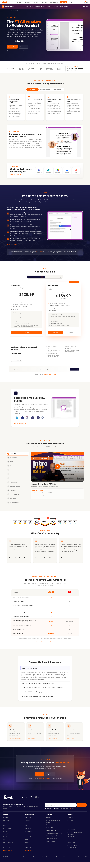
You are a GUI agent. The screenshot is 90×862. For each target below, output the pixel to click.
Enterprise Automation (9, 834)
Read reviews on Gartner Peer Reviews (68, 560)
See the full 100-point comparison (44, 642)
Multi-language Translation (53, 821)
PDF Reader (6, 826)
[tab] (32, 89)
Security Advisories (51, 830)
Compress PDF (29, 831)
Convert (37, 6)
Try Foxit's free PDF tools (50, 374)
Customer (51, 825)
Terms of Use (45, 856)
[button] (19, 2)
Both (73, 808)
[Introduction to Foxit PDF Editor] (57, 467)
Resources (66, 6)
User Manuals (31, 738)
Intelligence (55, 6)
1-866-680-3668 (58, 778)
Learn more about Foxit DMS (16, 152)
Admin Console (7, 839)
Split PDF (27, 839)
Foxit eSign (6, 820)
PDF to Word (28, 817)
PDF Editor (6, 817)
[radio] (36, 277)
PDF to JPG (27, 826)
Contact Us (70, 817)
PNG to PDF (28, 848)
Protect (42, 6)
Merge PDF (28, 828)
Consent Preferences (55, 856)
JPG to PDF (27, 820)
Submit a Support (52, 836)
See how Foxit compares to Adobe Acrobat (17, 54)
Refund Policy (66, 856)
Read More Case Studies (14, 560)
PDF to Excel (28, 834)
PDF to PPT (28, 845)
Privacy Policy (36, 856)
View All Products (7, 850)
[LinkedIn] (21, 797)
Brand (50, 841)
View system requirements (15, 738)
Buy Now (64, 2)
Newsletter (49, 808)
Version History (71, 738)
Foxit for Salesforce (8, 842)
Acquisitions (71, 820)
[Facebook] (26, 797)
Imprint (85, 856)
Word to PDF (28, 823)
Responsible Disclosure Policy (54, 833)
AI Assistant (6, 823)
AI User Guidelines (76, 856)
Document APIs (7, 828)
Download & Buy (17, 360)
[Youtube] (17, 797)
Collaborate (48, 6)
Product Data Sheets (53, 738)
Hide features (15, 309)
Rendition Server (7, 837)
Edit (32, 6)
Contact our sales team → (45, 778)
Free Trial (71, 332)
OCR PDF (27, 842)
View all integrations (14, 174)
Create (28, 6)
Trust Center (49, 827)
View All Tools (28, 850)
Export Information (73, 823)
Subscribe (82, 805)
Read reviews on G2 (39, 560)
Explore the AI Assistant (12, 244)
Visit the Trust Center (19, 423)
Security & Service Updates (61, 808)
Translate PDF (28, 837)
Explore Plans (12, 47)
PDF (5, 831)
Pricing (61, 6)
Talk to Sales (74, 369)
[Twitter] (31, 797)
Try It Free (85, 6)
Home (8, 11)
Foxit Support (51, 838)
